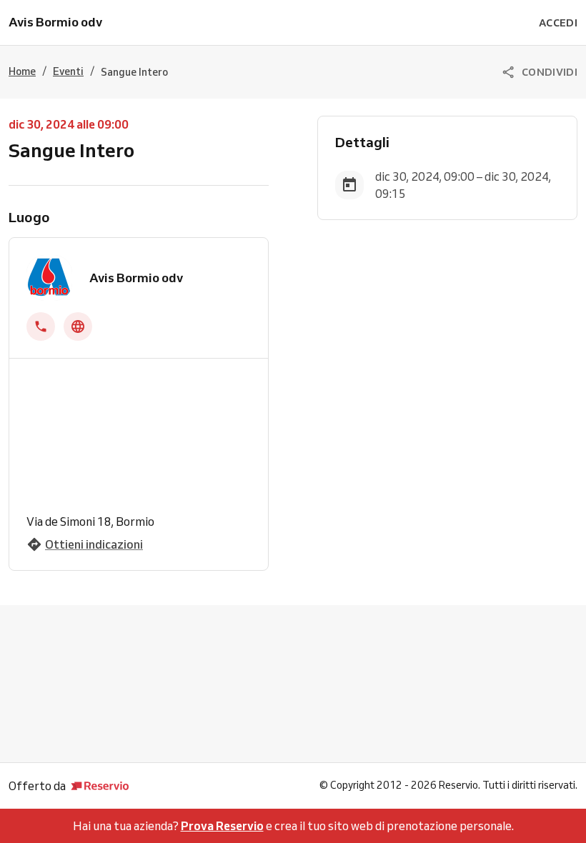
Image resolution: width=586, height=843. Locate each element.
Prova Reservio (222, 826)
